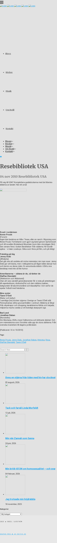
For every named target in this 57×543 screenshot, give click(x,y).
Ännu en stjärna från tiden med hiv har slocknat (30, 377)
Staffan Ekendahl (7, 342)
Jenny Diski (16, 340)
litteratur (41, 340)
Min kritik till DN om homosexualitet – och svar (30, 468)
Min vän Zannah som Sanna (19, 438)
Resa (48, 340)
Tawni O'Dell (21, 342)
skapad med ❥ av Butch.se (13, 534)
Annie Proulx (5, 340)
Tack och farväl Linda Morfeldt (21, 408)
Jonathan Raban (29, 340)
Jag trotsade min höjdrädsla (20, 499)
